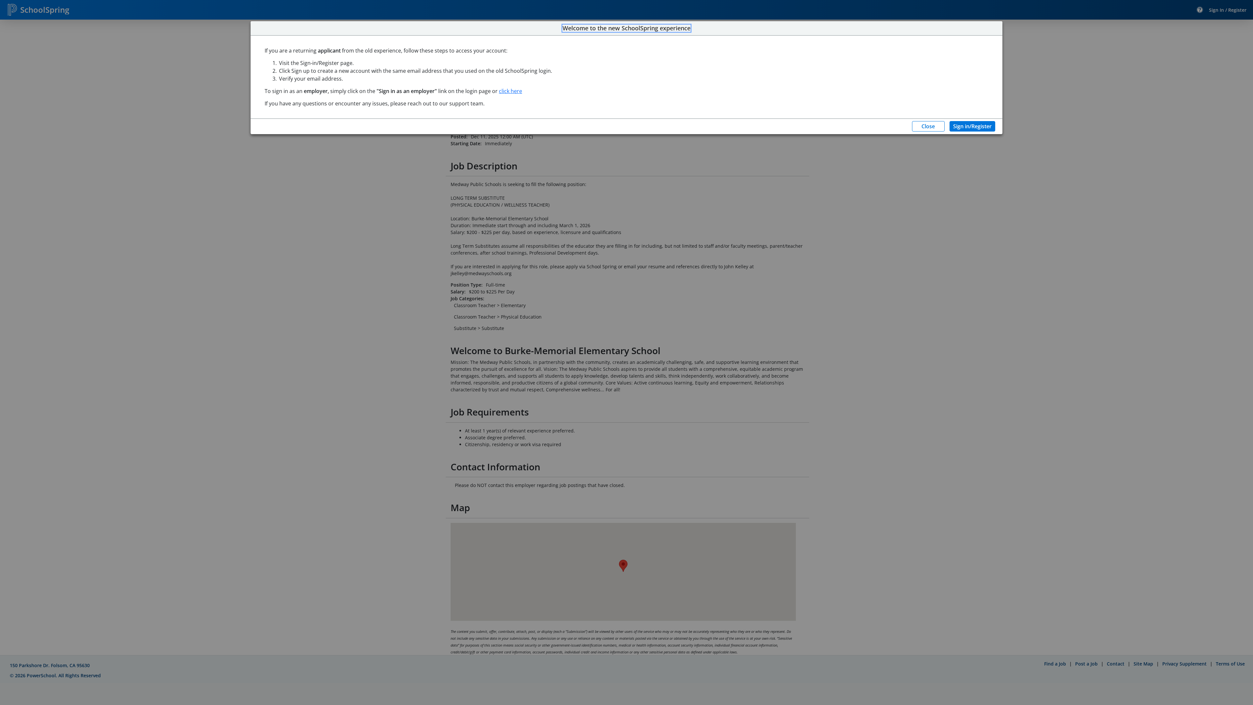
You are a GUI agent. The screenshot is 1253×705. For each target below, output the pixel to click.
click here (510, 91)
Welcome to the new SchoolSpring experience (626, 28)
